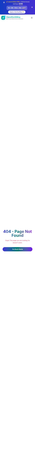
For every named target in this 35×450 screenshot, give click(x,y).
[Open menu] (32, 18)
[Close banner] (32, 7)
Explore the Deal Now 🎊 (17, 12)
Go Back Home (17, 249)
